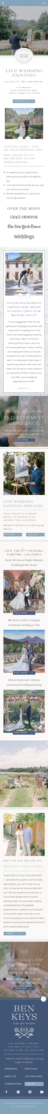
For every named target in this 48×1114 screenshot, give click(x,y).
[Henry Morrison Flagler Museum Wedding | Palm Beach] (24, 591)
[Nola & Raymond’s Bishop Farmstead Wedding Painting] (24, 711)
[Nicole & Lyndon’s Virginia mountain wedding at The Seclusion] (24, 651)
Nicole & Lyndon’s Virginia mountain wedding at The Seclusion (24, 625)
